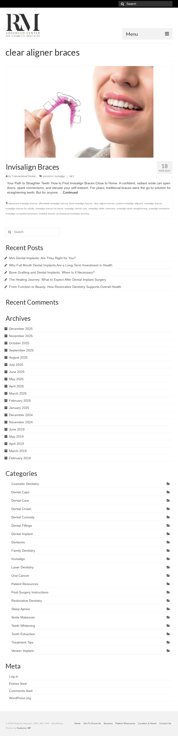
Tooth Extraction (23, 634)
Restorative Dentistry (26, 600)
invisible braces (47, 213)
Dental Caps (20, 492)
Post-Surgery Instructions (29, 592)
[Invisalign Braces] (89, 111)
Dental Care (20, 500)
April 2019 (16, 444)
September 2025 (21, 350)
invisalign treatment (159, 208)
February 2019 (20, 458)
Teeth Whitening (23, 626)
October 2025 (19, 343)
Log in (13, 676)
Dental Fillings (21, 525)
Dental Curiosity (23, 517)
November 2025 (21, 336)
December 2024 (21, 415)
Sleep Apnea (20, 609)
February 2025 (20, 400)
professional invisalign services (73, 213)
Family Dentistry (23, 550)
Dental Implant (22, 534)
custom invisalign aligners (129, 203)
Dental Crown (21, 509)
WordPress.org (20, 698)
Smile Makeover (23, 617)
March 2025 (18, 393)
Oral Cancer (20, 575)
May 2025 (16, 379)
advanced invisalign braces (22, 203)
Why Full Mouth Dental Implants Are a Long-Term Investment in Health (60, 265)
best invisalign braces (80, 203)
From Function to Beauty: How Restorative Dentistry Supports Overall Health (65, 287)
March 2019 (18, 451)
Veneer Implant (22, 651)
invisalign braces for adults (20, 208)
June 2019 (17, 429)
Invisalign (59, 176)
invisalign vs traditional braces (22, 213)
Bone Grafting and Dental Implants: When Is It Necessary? (52, 272)
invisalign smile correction (102, 208)
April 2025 (16, 386)
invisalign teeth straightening (132, 208)
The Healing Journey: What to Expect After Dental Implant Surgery (57, 279)
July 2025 (16, 364)
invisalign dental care (76, 208)
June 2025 (17, 372)
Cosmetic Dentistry (25, 484)
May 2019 (16, 436)
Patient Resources (24, 584)
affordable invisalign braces (53, 203)
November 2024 (21, 422)
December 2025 (21, 329)
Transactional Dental (23, 176)
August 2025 (18, 357)
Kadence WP (24, 728)
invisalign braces (153, 203)
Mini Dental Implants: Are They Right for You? (42, 258)
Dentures (18, 542)
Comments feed (20, 691)
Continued (70, 192)
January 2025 (19, 408)
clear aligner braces (104, 203)
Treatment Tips (22, 642)
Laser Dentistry (22, 567)
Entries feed (18, 683)
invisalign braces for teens (49, 208)
